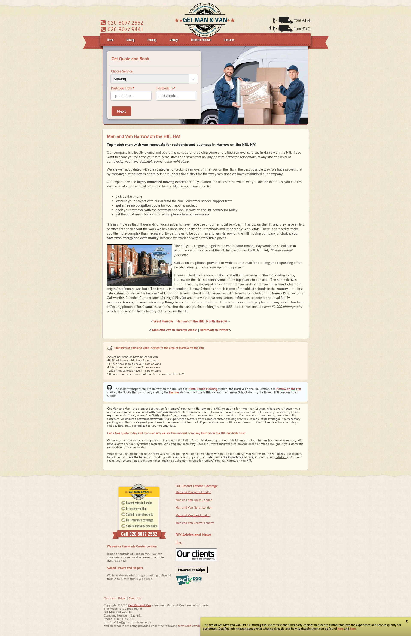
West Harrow (163, 321)
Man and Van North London (194, 507)
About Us (134, 598)
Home (110, 39)
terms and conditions (192, 625)
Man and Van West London (193, 492)
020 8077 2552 (124, 22)
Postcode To (166, 88)
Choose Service (122, 71)
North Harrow (216, 321)
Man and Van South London (194, 499)
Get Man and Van (139, 605)
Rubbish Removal (201, 39)
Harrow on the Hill (190, 321)
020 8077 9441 (124, 29)
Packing (151, 39)
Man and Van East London (193, 515)
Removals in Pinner (214, 330)
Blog (179, 542)
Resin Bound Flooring (202, 389)
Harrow (174, 392)
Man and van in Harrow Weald (174, 330)
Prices (122, 598)
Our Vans (110, 598)
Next (121, 111)
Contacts (229, 39)
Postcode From (122, 88)
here (340, 628)
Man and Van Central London (195, 523)
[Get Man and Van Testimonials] (196, 560)
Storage (173, 39)
